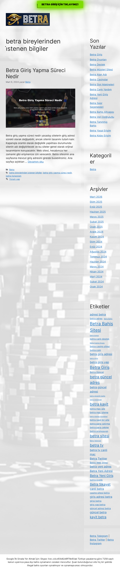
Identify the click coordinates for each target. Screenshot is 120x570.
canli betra (97, 489)
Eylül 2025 (96, 206)
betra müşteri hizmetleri (99, 417)
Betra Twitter (98, 458)
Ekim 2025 (96, 201)
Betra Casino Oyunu (97, 343)
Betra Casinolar (99, 79)
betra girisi (94, 358)
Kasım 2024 (97, 236)
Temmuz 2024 (98, 256)
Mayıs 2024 (97, 266)
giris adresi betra (101, 497)
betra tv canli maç (98, 452)
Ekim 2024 (96, 241)
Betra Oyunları (98, 59)
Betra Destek (97, 64)
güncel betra (98, 512)
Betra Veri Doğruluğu (102, 116)
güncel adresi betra (100, 508)
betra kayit (99, 404)
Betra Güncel (97, 372)
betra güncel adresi (98, 389)
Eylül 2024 (96, 246)
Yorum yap (14, 179)
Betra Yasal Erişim (100, 130)
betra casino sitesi (100, 346)
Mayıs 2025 (96, 216)
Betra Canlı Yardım (101, 89)
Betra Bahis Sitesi (101, 327)
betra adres (96, 318)
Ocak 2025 (96, 226)
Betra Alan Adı (98, 74)
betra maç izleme (99, 412)
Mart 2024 (96, 276)
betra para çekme (99, 427)
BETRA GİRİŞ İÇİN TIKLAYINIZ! (60, 4)
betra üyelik (96, 480)
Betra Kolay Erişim (100, 135)
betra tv (96, 445)
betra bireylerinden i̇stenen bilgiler (25, 172)
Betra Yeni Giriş (101, 476)
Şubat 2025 (97, 221)
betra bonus (94, 336)
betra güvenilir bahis (97, 396)
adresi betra (98, 314)
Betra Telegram (95, 441)
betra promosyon (99, 431)
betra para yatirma (100, 423)
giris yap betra (97, 504)
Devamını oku (36, 161)
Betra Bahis (108, 319)
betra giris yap (99, 362)
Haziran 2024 (98, 261)
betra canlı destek (99, 339)
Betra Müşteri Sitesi (101, 69)
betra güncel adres (101, 380)
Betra (11, 169)
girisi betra (95, 501)
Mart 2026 (96, 196)
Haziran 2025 (98, 211)
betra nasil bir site (99, 420)
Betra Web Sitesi (99, 462)
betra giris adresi (101, 354)
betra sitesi (99, 436)
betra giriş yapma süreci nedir (57, 172)
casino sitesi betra (100, 492)
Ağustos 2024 (98, 251)
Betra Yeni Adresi (101, 471)
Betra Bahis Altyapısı (102, 112)
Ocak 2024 (96, 286)
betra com (95, 350)
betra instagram (13, 176)
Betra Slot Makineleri (102, 84)
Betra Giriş (96, 54)
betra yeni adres (100, 466)
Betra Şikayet (100, 484)
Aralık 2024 (96, 231)
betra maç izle (97, 408)
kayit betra (98, 517)
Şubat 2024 (97, 281)
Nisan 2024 (96, 271)
